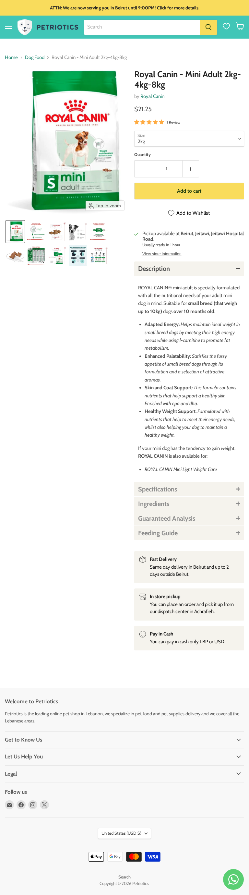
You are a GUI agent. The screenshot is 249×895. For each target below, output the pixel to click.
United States (121, 833)
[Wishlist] (226, 26)
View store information (162, 254)
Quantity (142, 154)
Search (124, 876)
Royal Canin (152, 96)
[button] (240, 26)
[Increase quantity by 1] (191, 168)
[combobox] (142, 27)
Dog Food (34, 57)
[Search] (208, 27)
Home (11, 57)
